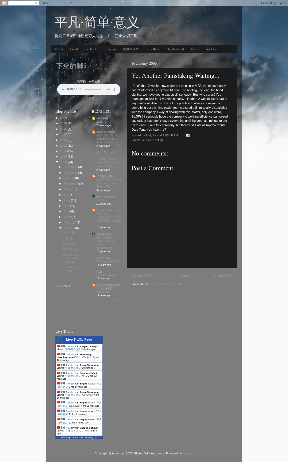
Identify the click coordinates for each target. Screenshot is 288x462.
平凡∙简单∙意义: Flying (87, 357)
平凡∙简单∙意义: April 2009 (79, 395)
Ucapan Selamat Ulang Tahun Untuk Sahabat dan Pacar (108, 162)
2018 (64, 123)
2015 (64, 134)
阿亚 (99, 271)
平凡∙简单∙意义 (97, 21)
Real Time (78, 437)
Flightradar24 (175, 49)
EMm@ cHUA (105, 131)
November (70, 172)
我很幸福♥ (103, 118)
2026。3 (101, 121)
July (66, 194)
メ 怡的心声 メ (106, 176)
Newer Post (141, 275)
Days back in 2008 (71, 269)
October (69, 178)
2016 (64, 129)
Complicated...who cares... (108, 212)
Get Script (66, 437)
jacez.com (103, 258)
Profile (59, 49)
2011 (63, 151)
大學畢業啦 (103, 291)
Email (74, 49)
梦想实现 (68, 243)
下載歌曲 (89, 98)
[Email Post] (187, 135)
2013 (64, 140)
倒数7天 (68, 238)
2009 (64, 162)
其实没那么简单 (106, 274)
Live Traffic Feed (79, 339)
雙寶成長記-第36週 (107, 261)
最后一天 (68, 232)
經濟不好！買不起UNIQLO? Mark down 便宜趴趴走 (107, 139)
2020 (64, 117)
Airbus (195, 49)
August (68, 189)
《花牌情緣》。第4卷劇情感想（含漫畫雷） (108, 220)
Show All (118, 300)
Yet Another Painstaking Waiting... (72, 258)
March (68, 216)
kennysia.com (106, 196)
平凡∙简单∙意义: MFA (76, 376)
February (70, 222)
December (70, 167)
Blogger (188, 453)
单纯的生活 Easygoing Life (107, 236)
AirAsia (211, 49)
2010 (64, 156)
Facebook (90, 49)
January (69, 228)
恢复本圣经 (131, 49)
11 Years (101, 200)
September (71, 183)
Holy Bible (152, 49)
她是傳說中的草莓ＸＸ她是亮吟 (108, 287)
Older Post (223, 275)
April (66, 211)
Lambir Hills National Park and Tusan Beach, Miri (108, 183)
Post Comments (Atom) (165, 284)
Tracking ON (91, 437)
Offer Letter (70, 249)
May (66, 206)
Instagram (110, 49)
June (67, 200)
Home (183, 275)
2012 (64, 145)
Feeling (158, 140)
